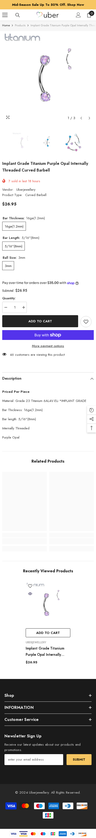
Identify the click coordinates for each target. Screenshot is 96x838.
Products (20, 25)
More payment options (48, 345)
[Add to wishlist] (86, 321)
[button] (81, 118)
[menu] (5, 15)
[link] (24, 541)
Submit (79, 759)
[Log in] (78, 14)
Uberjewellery (25, 189)
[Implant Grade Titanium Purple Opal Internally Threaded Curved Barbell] (48, 603)
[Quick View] (30, 593)
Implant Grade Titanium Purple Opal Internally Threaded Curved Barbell (46, 652)
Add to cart (40, 321)
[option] (48, 4)
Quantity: (9, 298)
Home (6, 25)
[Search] (17, 15)
